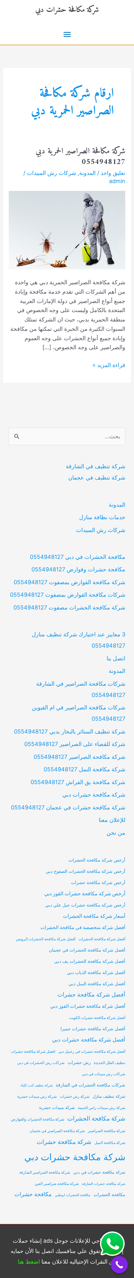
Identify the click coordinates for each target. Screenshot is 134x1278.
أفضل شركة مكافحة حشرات (91, 994)
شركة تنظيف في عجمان (96, 477)
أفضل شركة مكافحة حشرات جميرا (92, 1028)
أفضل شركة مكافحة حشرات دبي (88, 1040)
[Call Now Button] (119, 1264)
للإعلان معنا (112, 820)
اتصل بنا (116, 658)
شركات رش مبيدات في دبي (103, 1074)
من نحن (116, 832)
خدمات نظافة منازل (102, 517)
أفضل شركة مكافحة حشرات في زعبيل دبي (91, 1051)
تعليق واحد (113, 173)
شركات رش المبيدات (51, 173)
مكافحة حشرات (33, 1194)
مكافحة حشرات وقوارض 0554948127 (78, 569)
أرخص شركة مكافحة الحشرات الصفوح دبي (85, 871)
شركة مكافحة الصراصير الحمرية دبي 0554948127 (80, 156)
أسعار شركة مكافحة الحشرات (94, 916)
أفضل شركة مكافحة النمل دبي (97, 983)
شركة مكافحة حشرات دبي (67, 10)
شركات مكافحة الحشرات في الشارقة (90, 1084)
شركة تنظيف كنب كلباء (37, 1085)
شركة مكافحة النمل (109, 1143)
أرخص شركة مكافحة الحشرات (97, 860)
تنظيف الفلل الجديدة (109, 1063)
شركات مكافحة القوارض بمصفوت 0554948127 (67, 594)
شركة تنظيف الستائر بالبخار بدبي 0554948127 (69, 731)
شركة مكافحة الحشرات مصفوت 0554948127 (69, 607)
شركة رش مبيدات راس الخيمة (101, 1108)
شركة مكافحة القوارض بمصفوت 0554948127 (69, 582)
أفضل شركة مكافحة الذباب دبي (96, 972)
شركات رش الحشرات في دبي (41, 1063)
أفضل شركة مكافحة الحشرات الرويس (45, 939)
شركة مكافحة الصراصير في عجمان (57, 1131)
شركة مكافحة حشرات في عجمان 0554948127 (68, 807)
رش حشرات (79, 1062)
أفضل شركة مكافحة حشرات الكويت (97, 1018)
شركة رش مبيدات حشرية (37, 1096)
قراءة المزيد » (109, 365)
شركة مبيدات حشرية (57, 1107)
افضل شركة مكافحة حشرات (33, 1051)
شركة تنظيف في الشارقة (95, 466)
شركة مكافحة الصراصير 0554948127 (79, 756)
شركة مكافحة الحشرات (96, 1118)
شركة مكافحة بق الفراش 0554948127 (78, 782)
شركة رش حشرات (74, 1096)
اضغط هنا (29, 1261)
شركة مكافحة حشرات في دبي (99, 1172)
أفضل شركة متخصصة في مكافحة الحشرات (83, 927)
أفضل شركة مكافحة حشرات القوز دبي (87, 1006)
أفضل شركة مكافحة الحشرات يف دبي (89, 961)
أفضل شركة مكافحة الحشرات (102, 939)
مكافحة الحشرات (109, 1194)
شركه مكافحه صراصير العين (57, 1183)
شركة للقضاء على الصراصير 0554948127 (74, 744)
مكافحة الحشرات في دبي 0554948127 (77, 557)
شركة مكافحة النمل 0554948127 (84, 769)
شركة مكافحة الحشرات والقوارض (37, 1119)
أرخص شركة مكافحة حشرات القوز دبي (84, 894)
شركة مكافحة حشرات (64, 1142)
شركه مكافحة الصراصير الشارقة (44, 1172)
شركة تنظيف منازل (109, 1096)
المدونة (87, 173)
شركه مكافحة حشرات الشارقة (103, 1184)
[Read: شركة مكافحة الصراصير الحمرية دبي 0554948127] (67, 229)
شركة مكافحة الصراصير (106, 1131)
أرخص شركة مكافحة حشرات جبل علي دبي (85, 905)
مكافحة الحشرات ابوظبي (72, 1195)
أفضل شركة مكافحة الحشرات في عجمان (87, 949)
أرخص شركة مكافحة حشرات (98, 882)
